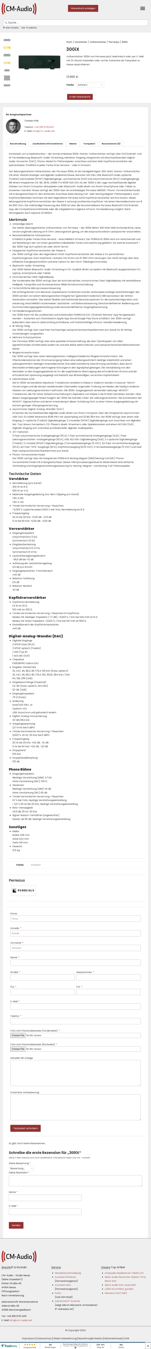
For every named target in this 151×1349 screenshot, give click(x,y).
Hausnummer (84, 972)
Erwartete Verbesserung (24, 1092)
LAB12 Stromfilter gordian (119, 1289)
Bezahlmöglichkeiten (90, 1338)
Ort (78, 987)
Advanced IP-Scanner (67, 1301)
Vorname (16, 943)
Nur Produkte (29, 27)
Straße (14, 972)
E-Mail (14, 1001)
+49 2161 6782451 (44, 127)
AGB (126, 1338)
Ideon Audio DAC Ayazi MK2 (120, 1285)
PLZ (12, 987)
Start (69, 42)
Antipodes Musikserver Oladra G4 (124, 1273)
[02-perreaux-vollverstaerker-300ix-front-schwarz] (38, 62)
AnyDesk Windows (65, 1277)
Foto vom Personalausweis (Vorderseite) (34, 1030)
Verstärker (81, 42)
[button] (143, 8)
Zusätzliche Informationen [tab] (48, 143)
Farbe (70, 85)
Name (14, 957)
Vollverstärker (98, 42)
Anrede (14, 928)
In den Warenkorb (79, 96)
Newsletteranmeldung (68, 1273)
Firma (13, 913)
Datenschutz (44, 1338)
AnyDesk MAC (63, 1285)
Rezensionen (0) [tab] (111, 143)
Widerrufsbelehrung (65, 1338)
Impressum (28, 1338)
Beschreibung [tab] (18, 143)
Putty (58, 1293)
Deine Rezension (19, 1172)
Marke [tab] (73, 143)
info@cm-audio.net (44, 131)
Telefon (15, 1016)
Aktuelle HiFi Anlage (21, 1058)
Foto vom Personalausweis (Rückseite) (33, 1044)
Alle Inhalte (12, 27)
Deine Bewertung (20, 1163)
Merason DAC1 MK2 (116, 1293)
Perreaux (114, 42)
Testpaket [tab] (89, 143)
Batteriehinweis (113, 1338)
